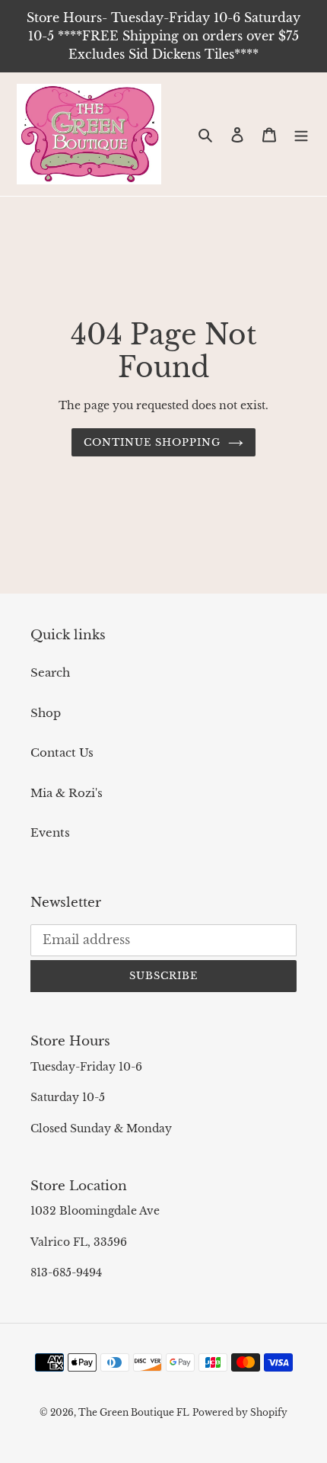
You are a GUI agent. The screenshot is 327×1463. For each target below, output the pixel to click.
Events (50, 832)
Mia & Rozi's (66, 793)
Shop (45, 713)
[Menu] (301, 134)
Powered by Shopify (239, 1412)
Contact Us (62, 752)
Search (50, 672)
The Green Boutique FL (133, 1412)
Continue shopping (152, 442)
